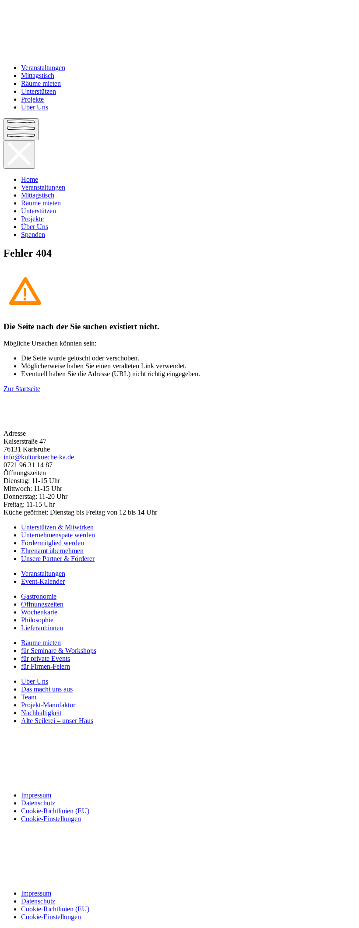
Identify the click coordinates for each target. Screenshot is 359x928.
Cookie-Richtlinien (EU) (55, 811)
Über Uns (34, 107)
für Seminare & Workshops (58, 650)
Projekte (32, 99)
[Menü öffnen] (21, 129)
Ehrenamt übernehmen (52, 550)
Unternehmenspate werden (58, 535)
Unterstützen (38, 91)
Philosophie (37, 620)
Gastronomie (38, 596)
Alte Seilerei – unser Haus (57, 720)
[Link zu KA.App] (179, 780)
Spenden (33, 234)
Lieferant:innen (42, 628)
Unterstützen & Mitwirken (57, 527)
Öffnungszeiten (42, 604)
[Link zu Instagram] (179, 751)
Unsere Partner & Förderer (58, 558)
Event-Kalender (43, 581)
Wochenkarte (39, 612)
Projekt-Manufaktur (48, 705)
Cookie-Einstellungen (51, 818)
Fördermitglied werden (52, 543)
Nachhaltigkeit (41, 712)
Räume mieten (41, 83)
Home (29, 179)
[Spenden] (179, 419)
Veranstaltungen (43, 67)
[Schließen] (19, 154)
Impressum (36, 795)
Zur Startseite (22, 388)
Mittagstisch (37, 75)
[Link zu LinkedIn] (179, 765)
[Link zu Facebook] (179, 736)
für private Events (45, 658)
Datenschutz (38, 803)
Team (28, 697)
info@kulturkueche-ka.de (39, 457)
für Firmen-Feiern (45, 666)
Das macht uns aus (47, 689)
